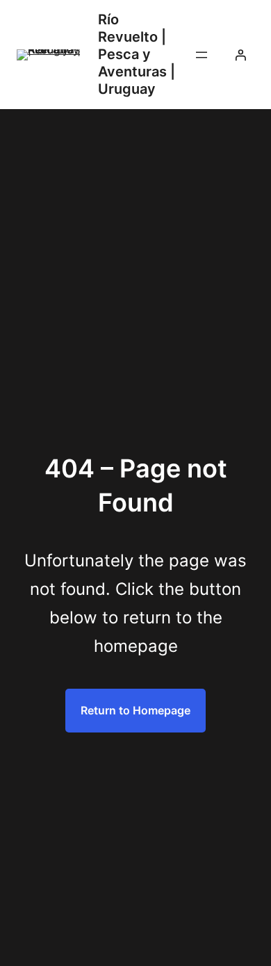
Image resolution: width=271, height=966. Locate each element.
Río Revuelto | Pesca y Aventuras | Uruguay (136, 54)
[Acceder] (240, 55)
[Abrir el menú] (201, 55)
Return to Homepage (135, 710)
